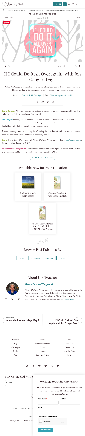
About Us (69, 343)
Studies (15, 351)
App (15, 354)
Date (22, 258)
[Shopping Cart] (73, 4)
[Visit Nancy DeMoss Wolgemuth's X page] (12, 299)
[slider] (32, 66)
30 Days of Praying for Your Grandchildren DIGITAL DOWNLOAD (42, 226)
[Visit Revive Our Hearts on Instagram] (27, 366)
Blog (15, 343)
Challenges (15, 347)
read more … (70, 299)
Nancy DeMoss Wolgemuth (39, 284)
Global (42, 347)
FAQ (69, 354)
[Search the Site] (69, 4)
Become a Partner (42, 354)
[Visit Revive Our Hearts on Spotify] (45, 366)
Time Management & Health (61, 95)
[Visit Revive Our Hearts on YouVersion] (58, 366)
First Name (10, 382)
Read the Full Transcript (42, 158)
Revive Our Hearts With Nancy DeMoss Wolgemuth (29, 10)
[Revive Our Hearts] (13, 4)
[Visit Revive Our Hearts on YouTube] (39, 366)
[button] (81, 4)
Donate (58, 4)
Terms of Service (30, 420)
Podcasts (15, 339)
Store (42, 339)
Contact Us (69, 347)
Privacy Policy (15, 420)
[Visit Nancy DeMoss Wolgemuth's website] (6, 299)
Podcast (9, 10)
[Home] (3, 10)
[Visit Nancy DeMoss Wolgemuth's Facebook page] (18, 299)
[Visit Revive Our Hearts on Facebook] (33, 366)
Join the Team (69, 351)
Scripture (36, 258)
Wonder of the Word (42, 343)
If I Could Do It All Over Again (30, 95)
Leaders (43, 351)
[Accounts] (76, 4)
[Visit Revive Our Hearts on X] (51, 366)
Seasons (49, 258)
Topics (62, 258)
